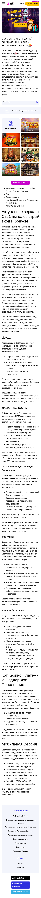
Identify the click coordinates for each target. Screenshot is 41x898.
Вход (8, 194)
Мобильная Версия (15, 206)
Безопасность (12, 197)
